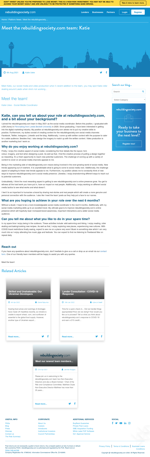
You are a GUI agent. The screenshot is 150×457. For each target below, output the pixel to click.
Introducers (42, 428)
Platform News (14, 19)
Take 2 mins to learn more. (133, 3)
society (20, 12)
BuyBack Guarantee (81, 423)
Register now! (129, 143)
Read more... (14, 336)
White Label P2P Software (83, 431)
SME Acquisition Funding (83, 428)
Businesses (97, 12)
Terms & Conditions (121, 446)
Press (7, 428)
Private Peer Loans (80, 425)
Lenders (85, 12)
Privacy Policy (104, 446)
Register (138, 12)
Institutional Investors (46, 431)
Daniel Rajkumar (43, 302)
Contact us (9, 433)
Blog (7, 425)
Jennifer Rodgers (69, 369)
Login (124, 12)
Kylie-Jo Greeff (97, 302)
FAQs (7, 423)
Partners (111, 12)
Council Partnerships (46, 433)
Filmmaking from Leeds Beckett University (33, 126)
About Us (42, 423)
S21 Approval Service (81, 433)
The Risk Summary (12, 436)
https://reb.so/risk (12, 450)
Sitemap (8, 431)
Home (4, 19)
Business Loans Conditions (138, 447)
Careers (41, 425)
